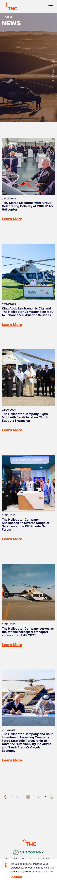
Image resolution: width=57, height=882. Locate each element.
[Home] (10, 5)
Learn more (12, 219)
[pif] (28, 852)
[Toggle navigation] (51, 5)
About (8, 16)
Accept (16, 877)
